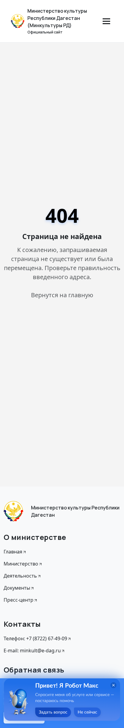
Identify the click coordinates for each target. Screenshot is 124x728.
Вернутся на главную (62, 295)
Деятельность (20, 575)
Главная (13, 551)
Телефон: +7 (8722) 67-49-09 (35, 638)
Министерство (21, 563)
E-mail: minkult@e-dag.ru (32, 650)
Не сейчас (87, 712)
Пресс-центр (18, 600)
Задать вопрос (53, 712)
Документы (17, 588)
